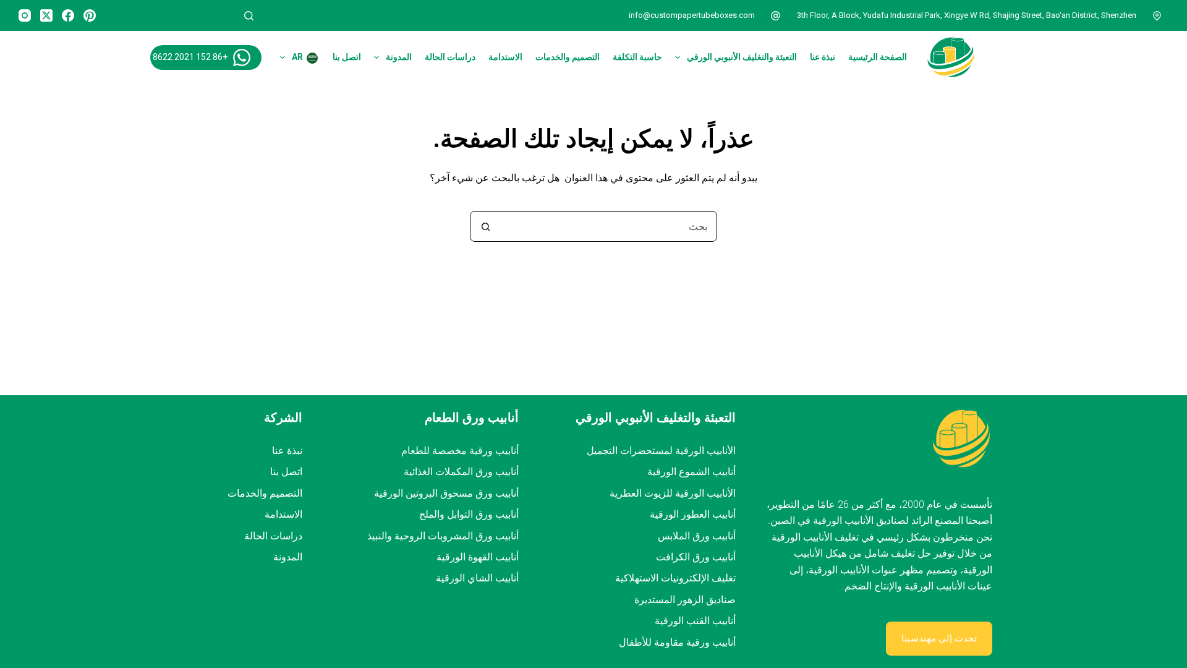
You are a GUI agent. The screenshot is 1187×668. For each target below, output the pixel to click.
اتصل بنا (347, 57)
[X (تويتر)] (46, 15)
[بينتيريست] (89, 15)
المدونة (399, 57)
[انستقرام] (25, 15)
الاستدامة (505, 57)
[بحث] (248, 15)
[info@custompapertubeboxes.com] (776, 15)
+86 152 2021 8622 (190, 57)
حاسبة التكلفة (637, 57)
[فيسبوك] (68, 15)
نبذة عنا (822, 57)
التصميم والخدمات (567, 57)
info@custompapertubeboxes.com (692, 15)
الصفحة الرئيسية (877, 57)
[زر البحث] (485, 226)
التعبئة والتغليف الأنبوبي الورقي (742, 57)
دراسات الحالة (450, 57)
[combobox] (608, 226)
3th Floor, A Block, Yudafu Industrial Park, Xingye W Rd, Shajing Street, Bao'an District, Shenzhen (966, 15)
